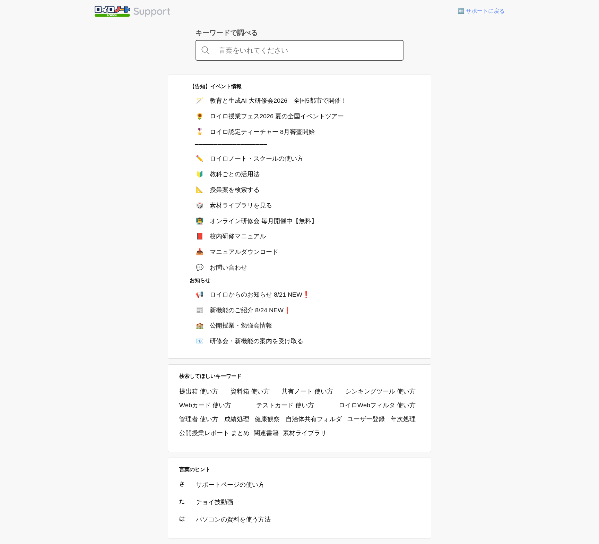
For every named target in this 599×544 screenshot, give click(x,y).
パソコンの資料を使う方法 (233, 519)
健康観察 (267, 419)
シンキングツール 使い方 (380, 391)
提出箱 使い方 (198, 391)
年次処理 (403, 419)
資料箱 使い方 (250, 391)
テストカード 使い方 (285, 405)
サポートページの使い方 (230, 484)
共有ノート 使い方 (307, 391)
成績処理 (236, 419)
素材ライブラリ (305, 433)
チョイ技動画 (214, 502)
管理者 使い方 (198, 419)
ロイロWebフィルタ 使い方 (377, 405)
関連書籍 (266, 433)
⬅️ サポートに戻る (481, 11)
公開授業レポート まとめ (214, 433)
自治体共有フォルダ (314, 419)
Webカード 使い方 (205, 405)
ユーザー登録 (366, 419)
